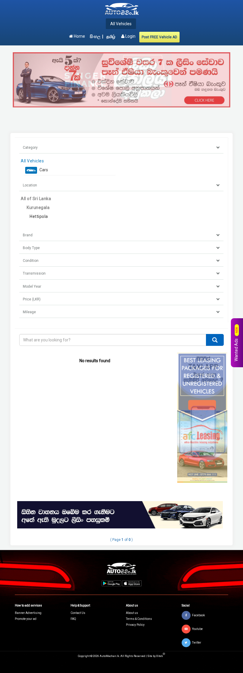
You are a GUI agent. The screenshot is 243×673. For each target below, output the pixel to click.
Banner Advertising (28, 613)
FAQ (73, 618)
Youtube (197, 628)
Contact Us (78, 613)
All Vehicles (121, 23)
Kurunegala (38, 207)
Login (129, 36)
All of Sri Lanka (36, 198)
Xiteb (160, 656)
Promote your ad (25, 618)
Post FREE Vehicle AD (159, 37)
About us (132, 613)
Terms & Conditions (139, 618)
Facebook (198, 615)
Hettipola (39, 216)
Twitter (196, 642)
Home (79, 36)
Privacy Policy (135, 624)
